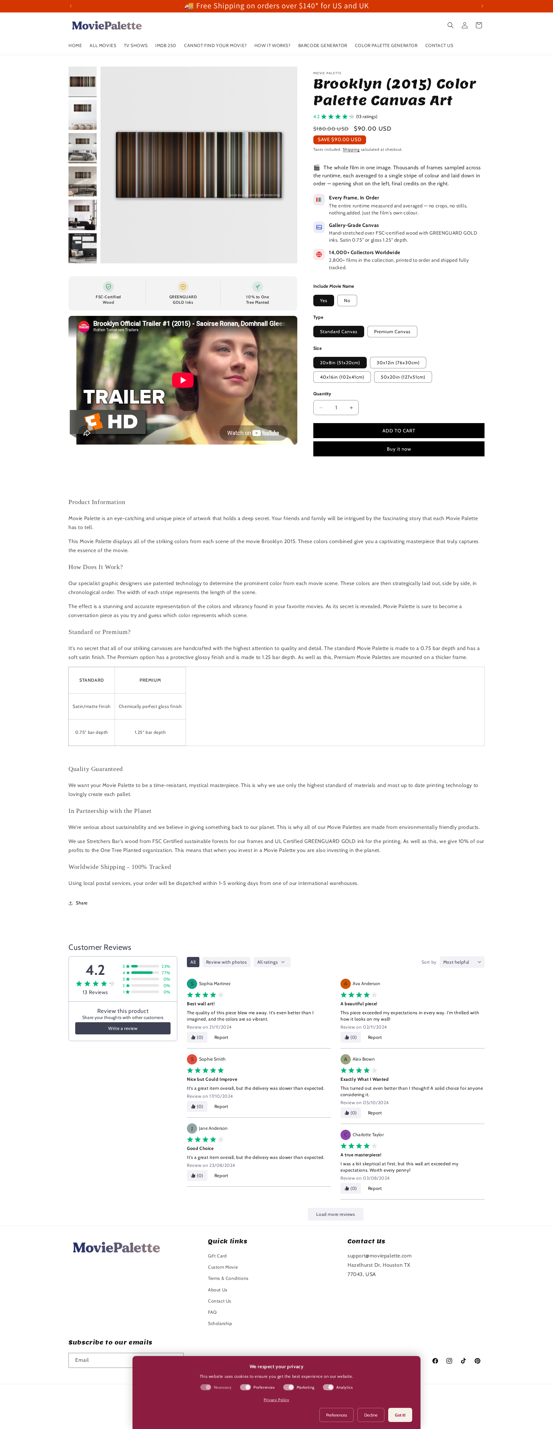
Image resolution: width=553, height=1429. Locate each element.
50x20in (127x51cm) (403, 377)
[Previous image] (112, 165)
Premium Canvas (392, 331)
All (193, 962)
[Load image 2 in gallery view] (82, 115)
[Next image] (286, 165)
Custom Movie (223, 1267)
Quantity (322, 394)
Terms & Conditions (228, 1278)
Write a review (122, 1028)
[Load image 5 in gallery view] (82, 215)
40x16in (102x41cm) (342, 377)
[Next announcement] (482, 6)
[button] (451, 25)
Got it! (400, 1414)
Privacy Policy (276, 1399)
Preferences (336, 1414)
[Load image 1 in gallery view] (82, 82)
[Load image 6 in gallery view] (82, 248)
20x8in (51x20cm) (340, 362)
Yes (323, 300)
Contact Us (219, 1301)
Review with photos (226, 962)
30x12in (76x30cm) (398, 362)
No (347, 300)
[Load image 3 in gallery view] (82, 148)
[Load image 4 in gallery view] (82, 181)
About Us (218, 1290)
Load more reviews (335, 1214)
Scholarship (220, 1323)
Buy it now (399, 449)
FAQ (212, 1312)
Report (221, 1037)
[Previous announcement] (71, 6)
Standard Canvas (338, 331)
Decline (371, 1414)
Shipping (351, 149)
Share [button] (82, 903)
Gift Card (217, 1256)
